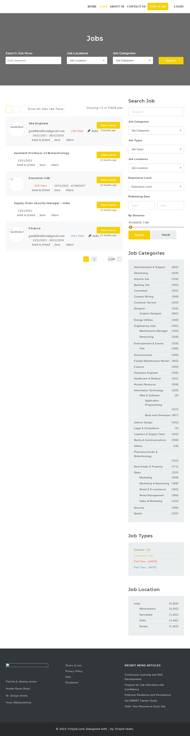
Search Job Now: (19, 53)
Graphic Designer (151, 313)
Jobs (103, 6)
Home (92, 6)
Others (138, 445)
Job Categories (124, 53)
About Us (117, 6)
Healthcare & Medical (147, 378)
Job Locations (77, 53)
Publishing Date (139, 196)
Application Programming (153, 402)
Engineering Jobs (145, 325)
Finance (139, 366)
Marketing (146, 477)
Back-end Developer (158, 415)
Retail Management (152, 495)
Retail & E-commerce (153, 489)
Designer (139, 308)
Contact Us (136, 6)
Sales (137, 472)
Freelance (144, 555)
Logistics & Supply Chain (149, 434)
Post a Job (158, 6)
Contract (142, 549)
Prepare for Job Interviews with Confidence (144, 687)
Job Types (135, 140)
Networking (147, 336)
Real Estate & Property (148, 466)
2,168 (111, 259)
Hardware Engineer (146, 372)
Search (171, 60)
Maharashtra (148, 608)
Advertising (141, 273)
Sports (138, 513)
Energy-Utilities (143, 319)
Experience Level (140, 177)
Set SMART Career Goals (141, 700)
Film (142, 348)
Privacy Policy (74, 671)
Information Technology (148, 390)
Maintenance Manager (154, 330)
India (137, 603)
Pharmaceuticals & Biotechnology (146, 454)
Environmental (143, 354)
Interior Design (143, 422)
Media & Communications (150, 440)
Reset (165, 234)
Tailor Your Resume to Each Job (145, 706)
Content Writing (144, 296)
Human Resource (145, 384)
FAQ (68, 676)
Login (178, 6)
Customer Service (145, 302)
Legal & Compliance (146, 428)
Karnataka (146, 614)
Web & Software (150, 395)
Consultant (141, 290)
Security (139, 507)
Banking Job (142, 284)
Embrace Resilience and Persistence (148, 694)
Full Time (145, 561)
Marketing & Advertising (154, 483)
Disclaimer (71, 682)
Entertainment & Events (149, 343)
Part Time (145, 567)
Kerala (144, 626)
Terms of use (73, 665)
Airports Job (141, 278)
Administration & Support (149, 267)
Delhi (143, 620)
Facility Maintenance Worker (152, 360)
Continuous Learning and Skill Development (144, 677)
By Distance (136, 215)
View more (108, 125)
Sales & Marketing (151, 501)
